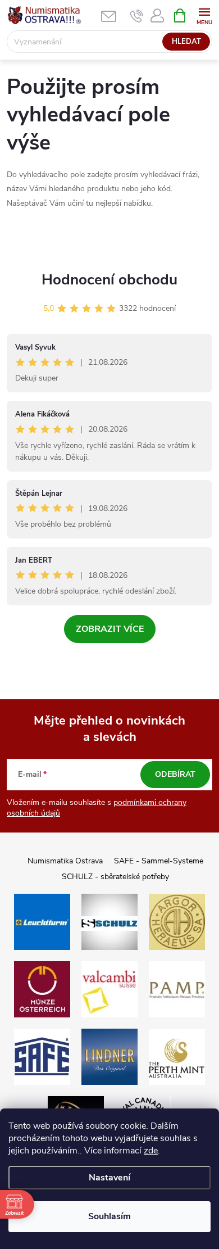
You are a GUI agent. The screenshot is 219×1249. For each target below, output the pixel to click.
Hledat (186, 42)
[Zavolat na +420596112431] (137, 15)
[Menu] (204, 15)
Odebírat (175, 774)
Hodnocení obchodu (109, 279)
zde (151, 1150)
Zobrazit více (110, 629)
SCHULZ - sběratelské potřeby (115, 876)
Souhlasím (109, 1216)
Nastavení (109, 1177)
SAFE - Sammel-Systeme (158, 861)
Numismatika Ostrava (65, 861)
